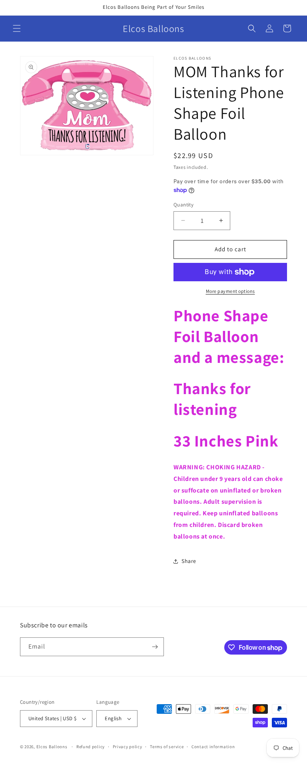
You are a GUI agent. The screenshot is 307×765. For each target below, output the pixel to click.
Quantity (183, 204)
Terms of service (166, 746)
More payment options (230, 291)
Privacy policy (127, 746)
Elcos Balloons (52, 746)
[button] (17, 28)
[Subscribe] (154, 646)
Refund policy (90, 746)
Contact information (213, 746)
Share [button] (188, 561)
